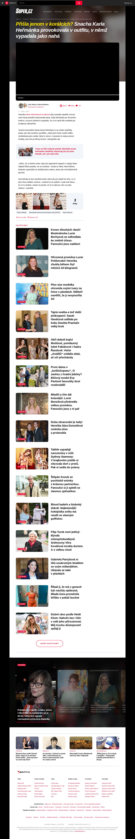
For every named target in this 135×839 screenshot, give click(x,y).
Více (116, 12)
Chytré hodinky (96, 810)
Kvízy (94, 12)
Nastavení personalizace (102, 817)
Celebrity (47, 12)
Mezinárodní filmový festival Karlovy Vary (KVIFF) (44, 212)
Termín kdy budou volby (24, 791)
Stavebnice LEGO (52, 810)
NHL (52, 796)
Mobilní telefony (41, 810)
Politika (58, 12)
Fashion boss (105, 12)
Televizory (88, 810)
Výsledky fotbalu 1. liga (57, 786)
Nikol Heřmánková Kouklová (38, 114)
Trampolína (58, 807)
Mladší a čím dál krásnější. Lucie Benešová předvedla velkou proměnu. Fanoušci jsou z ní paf (65, 401)
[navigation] (2, 3)
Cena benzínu (79, 804)
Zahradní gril (95, 807)
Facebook (29, 817)
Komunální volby (22, 796)
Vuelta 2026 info (39, 783)
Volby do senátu (22, 794)
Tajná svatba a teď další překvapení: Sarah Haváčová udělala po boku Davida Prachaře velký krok (66, 319)
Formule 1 (54, 794)
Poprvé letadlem (89, 786)
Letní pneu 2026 (106, 783)
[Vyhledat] (79, 3)
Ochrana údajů (78, 817)
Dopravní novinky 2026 (108, 788)
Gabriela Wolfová (43, 104)
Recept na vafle (72, 794)
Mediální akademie (52, 817)
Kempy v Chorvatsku (91, 783)
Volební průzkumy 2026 (24, 786)
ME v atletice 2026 (56, 791)
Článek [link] (20, 49)
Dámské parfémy (63, 810)
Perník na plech (72, 796)
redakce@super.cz (79, 831)
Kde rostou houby (69, 804)
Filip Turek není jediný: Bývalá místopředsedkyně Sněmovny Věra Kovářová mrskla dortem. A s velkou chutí (67, 540)
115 (79, 105)
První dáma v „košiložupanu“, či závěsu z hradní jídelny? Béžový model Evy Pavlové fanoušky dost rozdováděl (66, 375)
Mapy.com (48, 804)
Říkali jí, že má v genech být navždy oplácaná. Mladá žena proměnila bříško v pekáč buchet (66, 592)
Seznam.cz (128, 3)
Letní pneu (72, 810)
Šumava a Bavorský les (91, 788)
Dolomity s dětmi (89, 796)
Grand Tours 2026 (39, 796)
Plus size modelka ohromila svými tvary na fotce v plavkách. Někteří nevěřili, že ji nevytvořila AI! (66, 291)
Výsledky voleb (22, 788)
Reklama (35, 817)
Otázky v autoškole (107, 794)
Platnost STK (105, 796)
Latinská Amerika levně (91, 794)
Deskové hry (80, 810)
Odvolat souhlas (88, 817)
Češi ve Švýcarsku (90, 791)
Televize (78, 12)
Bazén (41, 807)
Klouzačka (73, 807)
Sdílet (72, 106)
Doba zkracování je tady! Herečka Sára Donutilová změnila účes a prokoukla (67, 427)
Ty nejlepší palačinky (74, 783)
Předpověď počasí (57, 804)
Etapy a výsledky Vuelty (41, 786)
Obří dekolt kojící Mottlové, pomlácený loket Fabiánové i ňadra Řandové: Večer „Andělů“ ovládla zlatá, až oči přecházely (66, 348)
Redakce (42, 817)
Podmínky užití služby (66, 817)
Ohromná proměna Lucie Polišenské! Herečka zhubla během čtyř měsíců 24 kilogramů (67, 262)
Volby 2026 (21, 783)
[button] (67, 68)
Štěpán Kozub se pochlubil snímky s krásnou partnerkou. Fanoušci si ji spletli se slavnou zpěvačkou (65, 484)
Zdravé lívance (72, 788)
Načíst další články (49, 643)
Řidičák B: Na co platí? (108, 791)
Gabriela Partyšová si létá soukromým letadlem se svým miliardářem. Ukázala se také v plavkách (67, 566)
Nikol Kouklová (67, 212)
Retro (87, 12)
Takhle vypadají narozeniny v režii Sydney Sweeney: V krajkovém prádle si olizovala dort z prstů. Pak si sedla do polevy (65, 458)
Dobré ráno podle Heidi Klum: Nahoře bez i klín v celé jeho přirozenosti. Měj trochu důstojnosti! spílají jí (66, 621)
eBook (64, 106)
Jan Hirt (36, 788)
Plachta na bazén (49, 807)
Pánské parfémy (107, 810)
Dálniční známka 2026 (108, 786)
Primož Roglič (38, 794)
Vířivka (103, 807)
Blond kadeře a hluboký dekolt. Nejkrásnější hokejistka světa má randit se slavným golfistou (66, 511)
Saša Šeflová (32, 104)
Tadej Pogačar (38, 791)
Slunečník (66, 807)
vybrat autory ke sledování (35, 107)
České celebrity (21, 212)
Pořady (68, 12)
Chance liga (54, 783)
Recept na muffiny (73, 786)
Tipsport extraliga (56, 788)
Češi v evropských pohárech (92, 804)
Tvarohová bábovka (74, 791)
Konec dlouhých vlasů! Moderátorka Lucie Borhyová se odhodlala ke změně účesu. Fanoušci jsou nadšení (66, 236)
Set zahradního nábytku (84, 807)
